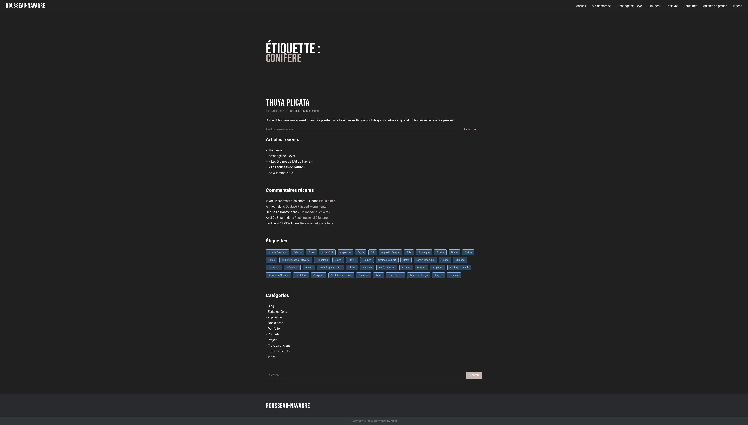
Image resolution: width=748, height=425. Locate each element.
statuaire (364, 275)
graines (367, 260)
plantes (406, 267)
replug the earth (459, 267)
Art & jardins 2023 (281, 173)
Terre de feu (395, 275)
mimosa (460, 260)
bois (408, 252)
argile (361, 252)
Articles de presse (715, 6)
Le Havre (672, 6)
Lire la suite (469, 129)
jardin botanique (425, 260)
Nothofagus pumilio (330, 267)
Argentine (345, 252)
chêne (468, 252)
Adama (298, 252)
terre (378, 275)
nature (308, 267)
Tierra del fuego (419, 275)
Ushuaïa (454, 275)
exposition (275, 317)
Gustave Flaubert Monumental (306, 206)
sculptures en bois (341, 275)
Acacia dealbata (277, 252)
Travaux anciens (279, 345)
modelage (273, 267)
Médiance (275, 150)
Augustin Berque (390, 252)
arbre (311, 252)
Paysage (367, 267)
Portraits (274, 334)
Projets (272, 340)
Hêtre (406, 260)
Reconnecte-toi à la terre (311, 218)
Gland (338, 260)
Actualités (690, 6)
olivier (351, 267)
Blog (271, 306)
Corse (271, 260)
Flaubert (654, 6)
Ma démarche (601, 6)
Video (272, 357)
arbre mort (327, 252)
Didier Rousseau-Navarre (296, 260)
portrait (421, 267)
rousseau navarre (278, 275)
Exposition (322, 260)
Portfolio (293, 110)
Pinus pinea (327, 201)
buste (454, 252)
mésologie (292, 267)
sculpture (318, 275)
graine (352, 260)
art (372, 252)
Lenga (445, 260)
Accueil (581, 6)
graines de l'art (387, 260)
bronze (440, 252)
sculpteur (301, 275)
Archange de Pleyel (630, 6)
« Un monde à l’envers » (314, 212)
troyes (438, 275)
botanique (424, 252)
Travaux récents (309, 110)
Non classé (275, 323)
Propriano (437, 267)
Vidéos (737, 6)
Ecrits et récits (277, 312)
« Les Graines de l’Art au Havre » (290, 161)
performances (387, 267)
